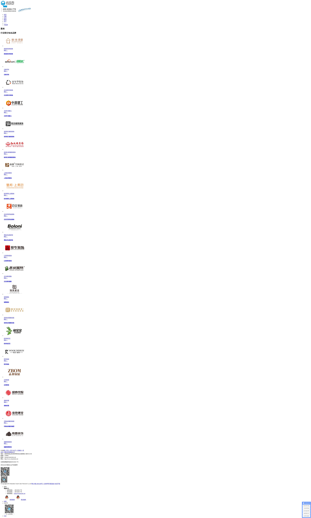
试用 (5, 501)
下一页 (17, 450)
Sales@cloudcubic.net (19, 493)
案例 (5, 19)
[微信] (5, 475)
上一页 (10, 450)
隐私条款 (52, 483)
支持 (5, 18)
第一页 (6, 450)
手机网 (6, 25)
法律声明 (46, 483)
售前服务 (12, 499)
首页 (5, 14)
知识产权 (57, 483)
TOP (5, 516)
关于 (5, 21)
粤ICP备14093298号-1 (37, 483)
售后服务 (23, 499)
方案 (5, 16)
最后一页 (21, 450)
